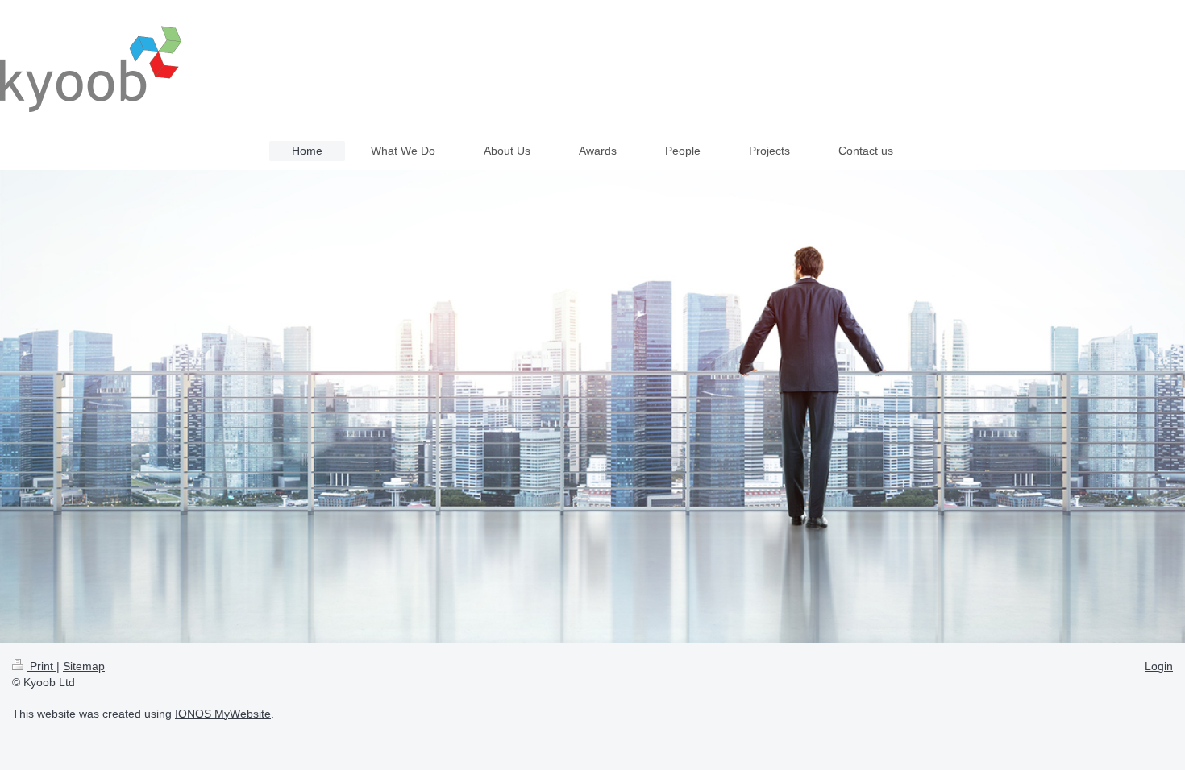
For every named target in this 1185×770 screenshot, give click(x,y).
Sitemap (84, 666)
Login (1159, 666)
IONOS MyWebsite (223, 713)
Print (41, 666)
